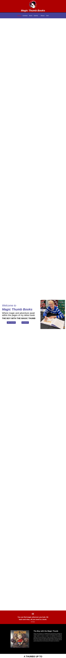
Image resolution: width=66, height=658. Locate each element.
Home (19, 15)
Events (36, 15)
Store (30, 15)
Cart (47, 15)
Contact (25, 15)
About (42, 15)
